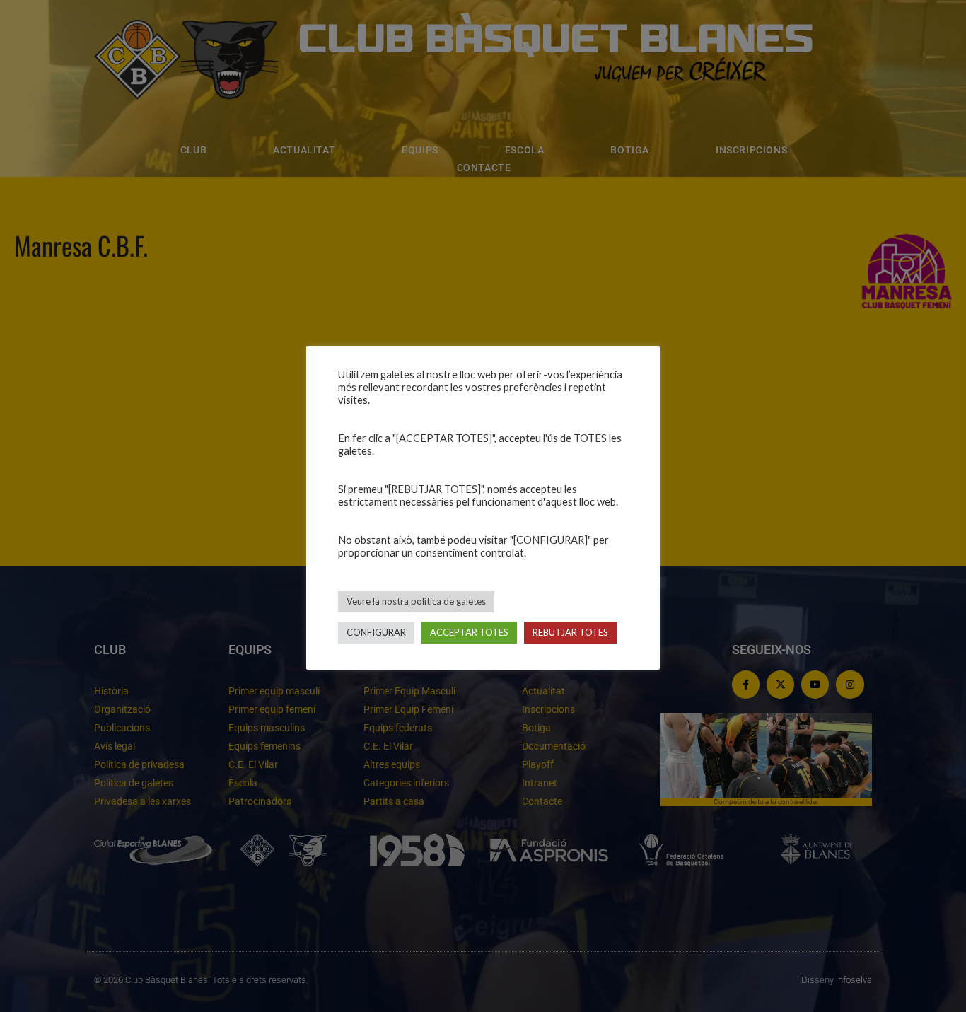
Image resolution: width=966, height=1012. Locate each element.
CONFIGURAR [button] (376, 632)
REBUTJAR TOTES (570, 632)
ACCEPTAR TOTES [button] (469, 632)
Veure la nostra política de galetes (416, 601)
